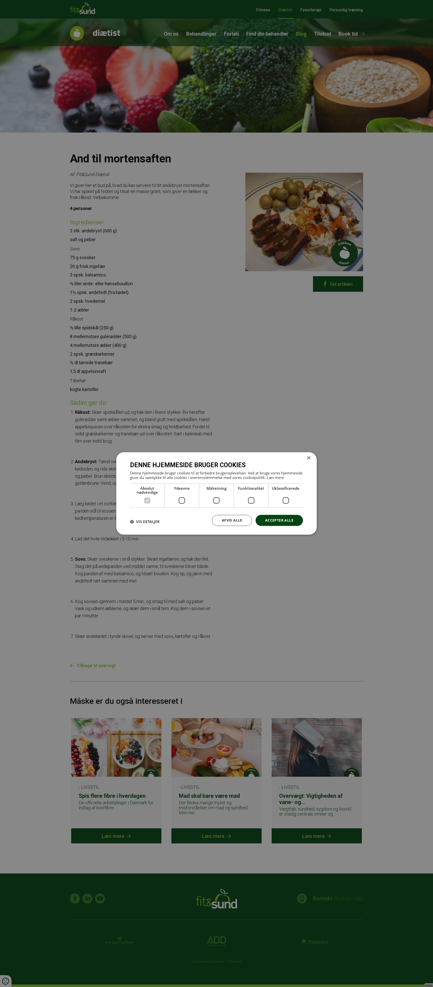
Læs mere (275, 477)
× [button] (308, 458)
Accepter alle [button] (279, 520)
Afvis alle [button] (232, 520)
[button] (145, 521)
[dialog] (216, 493)
